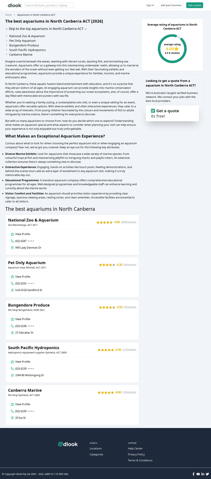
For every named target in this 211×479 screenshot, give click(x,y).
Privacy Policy (136, 454)
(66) (130, 264)
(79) (130, 306)
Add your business (171, 5)
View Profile (22, 234)
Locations (96, 448)
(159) (129, 392)
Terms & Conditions (140, 460)
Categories (96, 454)
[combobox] (49, 5)
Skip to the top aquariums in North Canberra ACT (45, 28)
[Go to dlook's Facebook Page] (193, 474)
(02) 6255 (24, 283)
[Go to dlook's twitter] (207, 474)
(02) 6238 (24, 326)
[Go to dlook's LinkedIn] (202, 474)
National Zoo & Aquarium (27, 36)
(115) (129, 349)
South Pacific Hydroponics (27, 50)
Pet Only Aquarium (22, 41)
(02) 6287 (24, 241)
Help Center (135, 448)
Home (8, 14)
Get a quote (194, 5)
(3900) (128, 221)
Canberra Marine (20, 54)
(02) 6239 (24, 368)
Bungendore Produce (24, 45)
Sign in (150, 5)
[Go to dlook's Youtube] (198, 474)
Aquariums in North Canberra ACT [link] (36, 14)
